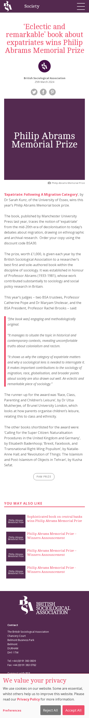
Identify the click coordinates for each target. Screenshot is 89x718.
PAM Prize (44, 476)
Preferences (12, 710)
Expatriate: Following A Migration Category (41, 194)
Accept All (73, 710)
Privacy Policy (28, 699)
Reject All (50, 710)
